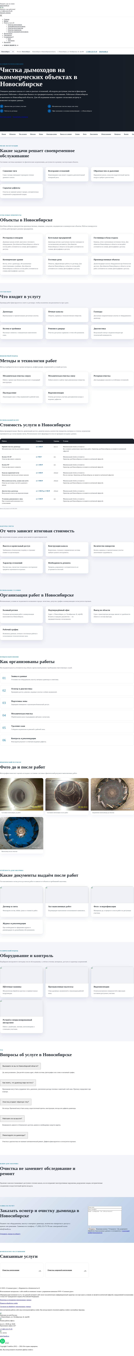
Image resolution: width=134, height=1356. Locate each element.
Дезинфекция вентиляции (16, 26)
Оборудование (106, 134)
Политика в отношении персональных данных (15, 1300)
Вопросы (117, 134)
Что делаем (23, 134)
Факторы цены (51, 134)
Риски (4, 134)
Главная (6, 19)
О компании (8, 37)
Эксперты (11, 40)
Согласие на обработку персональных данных (15, 1306)
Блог (9, 39)
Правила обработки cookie (9, 1303)
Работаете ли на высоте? (12, 1119)
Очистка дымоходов (14, 30)
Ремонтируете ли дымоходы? (14, 1135)
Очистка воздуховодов (15, 28)
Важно (126, 134)
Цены (41, 134)
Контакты (7, 42)
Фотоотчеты (8, 33)
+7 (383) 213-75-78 (6, 11)
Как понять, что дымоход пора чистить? (18, 1083)
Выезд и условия (66, 134)
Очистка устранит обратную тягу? (16, 1102)
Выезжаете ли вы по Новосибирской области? (20, 1066)
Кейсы (6, 21)
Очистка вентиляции (15, 24)
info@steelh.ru (4, 5)
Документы (8, 35)
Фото (85, 134)
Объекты (12, 134)
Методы (33, 134)
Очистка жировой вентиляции (18, 32)
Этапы (77, 134)
